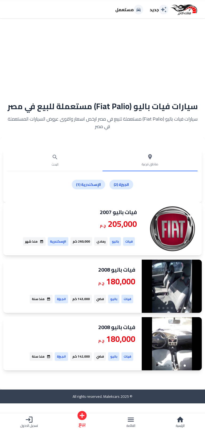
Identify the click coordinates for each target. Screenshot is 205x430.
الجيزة (61, 299)
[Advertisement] (102, 56)
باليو (115, 241)
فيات (129, 241)
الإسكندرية (58, 241)
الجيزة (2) (121, 184)
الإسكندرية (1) (88, 184)
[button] (185, 308)
